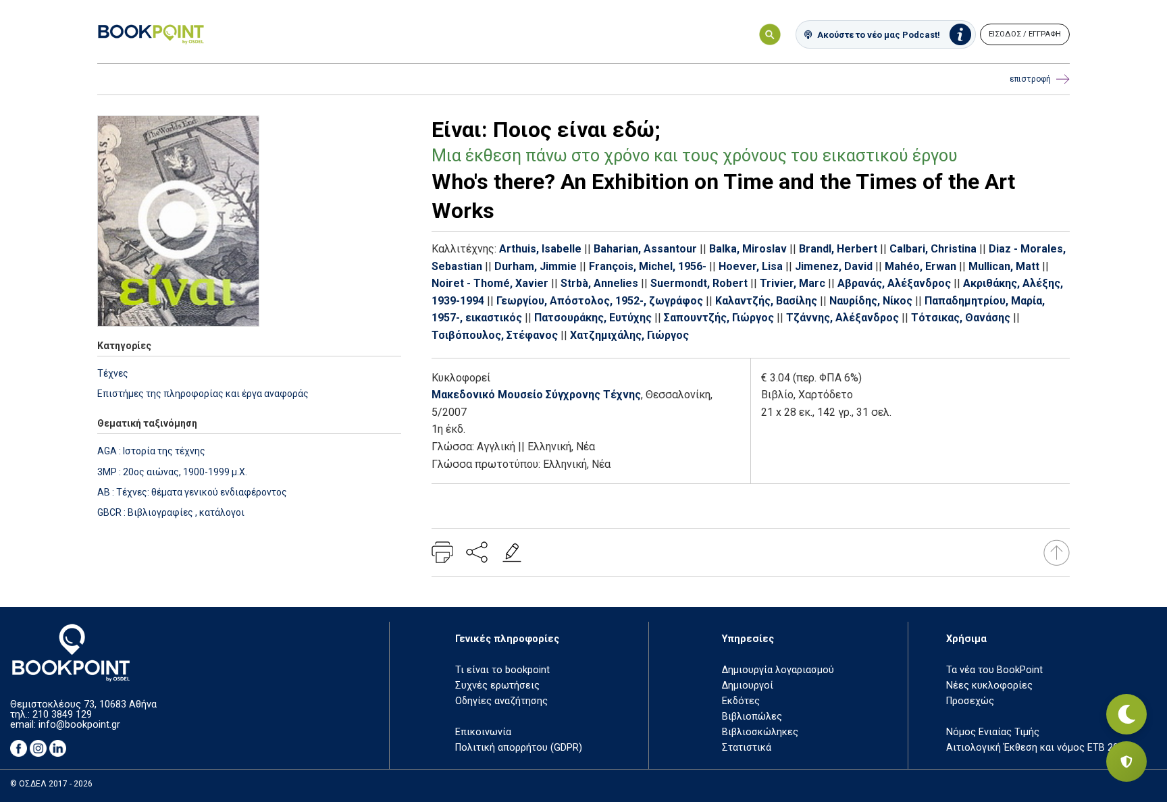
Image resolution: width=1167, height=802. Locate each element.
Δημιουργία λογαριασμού (778, 670)
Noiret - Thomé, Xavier (490, 283)
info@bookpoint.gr (79, 724)
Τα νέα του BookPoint (994, 670)
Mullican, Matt (1003, 266)
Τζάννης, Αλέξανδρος (842, 317)
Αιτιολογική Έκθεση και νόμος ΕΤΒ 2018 (1037, 747)
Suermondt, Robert (699, 283)
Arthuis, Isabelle (540, 248)
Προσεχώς (970, 701)
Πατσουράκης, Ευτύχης (593, 317)
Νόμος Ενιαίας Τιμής (992, 732)
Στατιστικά (746, 747)
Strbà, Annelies (599, 283)
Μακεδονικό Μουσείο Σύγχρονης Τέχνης (536, 394)
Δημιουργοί (747, 685)
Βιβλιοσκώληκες (760, 732)
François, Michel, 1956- (647, 266)
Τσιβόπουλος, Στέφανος (495, 335)
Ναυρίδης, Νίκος (870, 300)
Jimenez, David (834, 266)
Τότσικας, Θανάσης (960, 317)
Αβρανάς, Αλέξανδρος (894, 283)
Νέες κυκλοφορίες (989, 685)
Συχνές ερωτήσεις (497, 685)
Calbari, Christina (933, 248)
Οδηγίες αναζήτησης (501, 701)
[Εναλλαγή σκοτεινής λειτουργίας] (1126, 714)
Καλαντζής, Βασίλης (766, 300)
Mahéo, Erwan (920, 266)
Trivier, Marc (792, 283)
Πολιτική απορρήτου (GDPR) (518, 747)
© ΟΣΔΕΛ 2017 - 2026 (51, 783)
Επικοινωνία (483, 732)
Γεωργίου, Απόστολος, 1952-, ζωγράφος (599, 300)
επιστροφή (1030, 79)
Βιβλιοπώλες (752, 716)
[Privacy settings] (1126, 761)
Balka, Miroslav (748, 248)
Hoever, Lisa (751, 266)
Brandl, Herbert (838, 248)
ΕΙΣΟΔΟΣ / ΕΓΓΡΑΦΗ (1025, 34)
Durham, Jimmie (535, 266)
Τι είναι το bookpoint (502, 670)
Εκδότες (741, 701)
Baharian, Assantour (645, 248)
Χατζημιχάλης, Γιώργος (629, 335)
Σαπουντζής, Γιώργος (719, 317)
